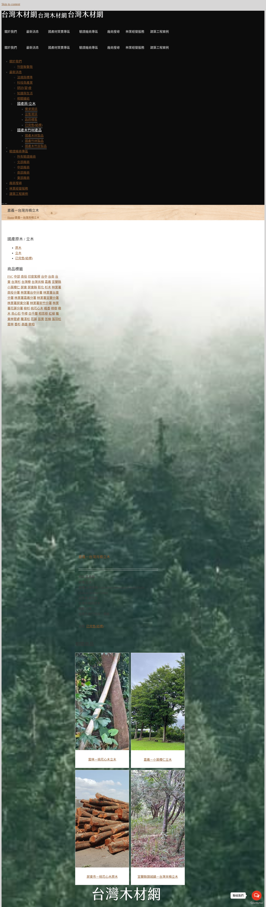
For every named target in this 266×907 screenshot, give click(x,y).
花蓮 (34, 319)
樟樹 (54, 308)
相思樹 (43, 313)
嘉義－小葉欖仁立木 (158, 759)
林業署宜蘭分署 (48, 297)
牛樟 (24, 313)
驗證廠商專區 (88, 31)
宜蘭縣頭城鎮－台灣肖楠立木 (157, 876)
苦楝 (48, 319)
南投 (24, 276)
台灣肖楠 (38, 282)
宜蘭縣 (56, 282)
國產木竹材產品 (29, 130)
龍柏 (31, 324)
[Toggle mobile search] (6, 202)
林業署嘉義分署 (25, 297)
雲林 (10, 324)
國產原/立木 (26, 104)
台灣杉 (16, 282)
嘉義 (48, 282)
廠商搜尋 (113, 31)
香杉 (17, 324)
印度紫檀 (34, 276)
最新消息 (32, 31)
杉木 (48, 287)
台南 (51, 276)
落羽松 (56, 319)
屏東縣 (32, 287)
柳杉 (27, 308)
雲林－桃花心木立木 (102, 759)
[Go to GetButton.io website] (256, 903)
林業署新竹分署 (41, 303)
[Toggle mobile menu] (3, 202)
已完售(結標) (95, 626)
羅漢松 (25, 319)
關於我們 (10, 31)
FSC (10, 276)
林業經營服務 (135, 31)
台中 (44, 276)
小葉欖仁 (13, 287)
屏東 (24, 287)
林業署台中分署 (31, 292)
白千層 (33, 313)
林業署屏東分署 (18, 303)
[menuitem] (15, 61)
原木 (18, 247)
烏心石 (16, 313)
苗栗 (41, 319)
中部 (17, 276)
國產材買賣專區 (59, 31)
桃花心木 (37, 308)
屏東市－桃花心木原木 (102, 876)
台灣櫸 (26, 282)
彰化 (41, 287)
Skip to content (11, 4)
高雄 (24, 324)
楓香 (47, 308)
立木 (18, 253)
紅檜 (52, 313)
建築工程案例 (159, 31)
